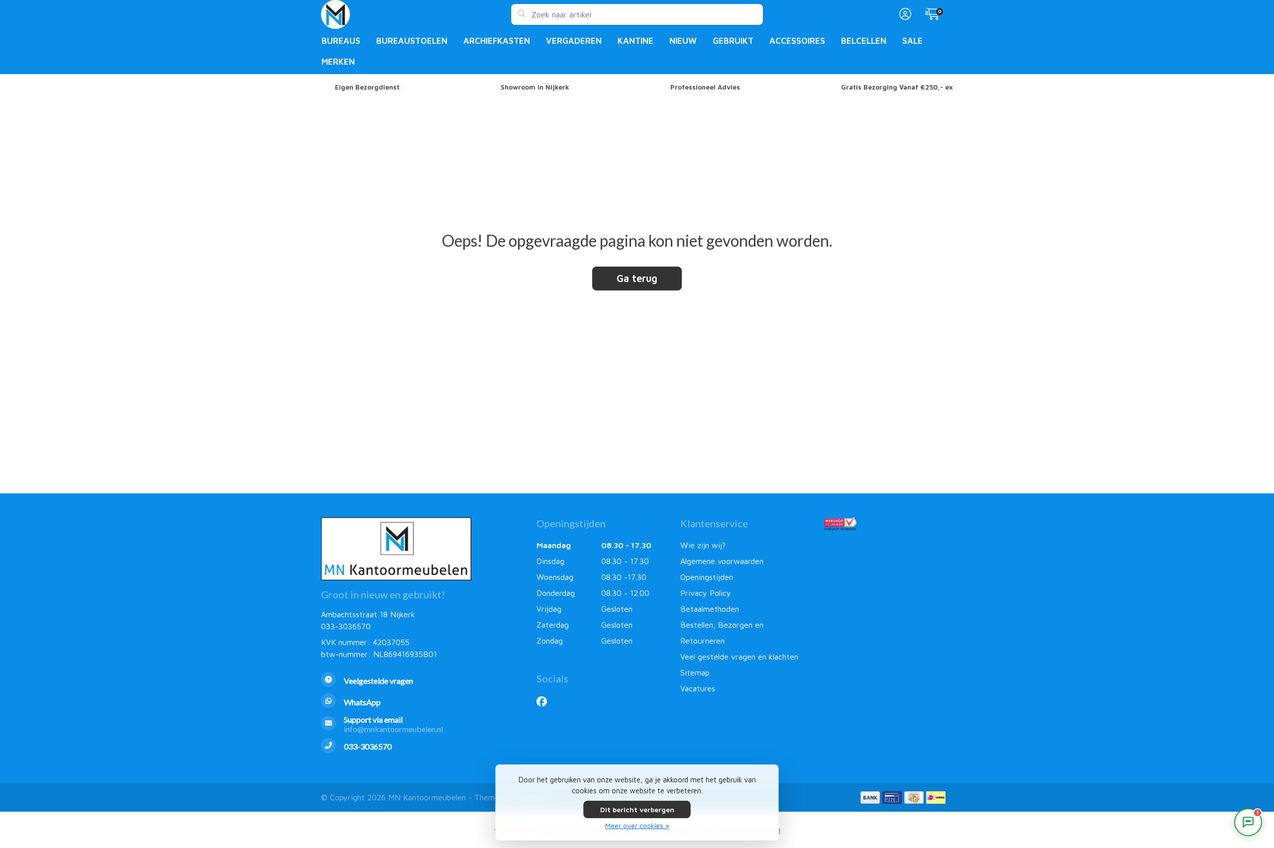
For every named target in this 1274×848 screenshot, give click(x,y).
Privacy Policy (705, 592)
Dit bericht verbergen (637, 809)
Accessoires (797, 41)
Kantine (635, 41)
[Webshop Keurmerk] (888, 523)
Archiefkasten (496, 41)
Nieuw (683, 41)
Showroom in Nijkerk (535, 87)
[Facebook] (545, 701)
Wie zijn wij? (703, 545)
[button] (903, 14)
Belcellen (863, 41)
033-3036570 (346, 626)
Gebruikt (733, 41)
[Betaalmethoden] (870, 797)
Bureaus (340, 41)
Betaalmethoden (709, 608)
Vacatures (697, 688)
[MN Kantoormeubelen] (416, 14)
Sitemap (695, 672)
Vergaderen (574, 41)
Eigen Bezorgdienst (367, 87)
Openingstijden (706, 576)
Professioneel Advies (705, 87)
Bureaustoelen (411, 41)
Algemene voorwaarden (721, 561)
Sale (912, 41)
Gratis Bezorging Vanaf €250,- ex (897, 87)
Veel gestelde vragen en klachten (739, 656)
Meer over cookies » (637, 825)
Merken (338, 62)
